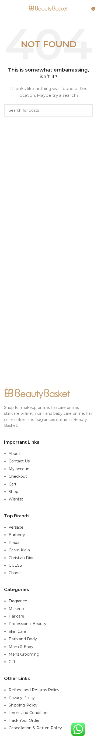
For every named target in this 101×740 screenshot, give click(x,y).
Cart (12, 484)
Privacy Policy (22, 697)
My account (20, 468)
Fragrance (18, 601)
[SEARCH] (87, 110)
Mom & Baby (21, 646)
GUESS (15, 565)
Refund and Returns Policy (34, 689)
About (14, 453)
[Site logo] (48, 7)
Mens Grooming (24, 654)
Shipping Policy (23, 705)
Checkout (18, 476)
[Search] (85, 8)
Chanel (15, 572)
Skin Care (17, 631)
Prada (14, 542)
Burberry (17, 534)
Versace (16, 527)
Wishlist (16, 499)
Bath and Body (23, 639)
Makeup (16, 608)
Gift (12, 661)
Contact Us (19, 461)
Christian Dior (21, 557)
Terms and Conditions (29, 712)
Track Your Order (24, 720)
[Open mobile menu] (6, 8)
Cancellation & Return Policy (35, 728)
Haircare (16, 616)
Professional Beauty (27, 623)
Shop (13, 491)
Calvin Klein (19, 550)
